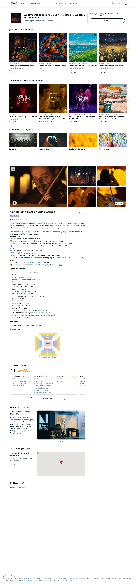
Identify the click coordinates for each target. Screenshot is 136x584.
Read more (18, 433)
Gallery (120, 204)
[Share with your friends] (79, 212)
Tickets (106, 218)
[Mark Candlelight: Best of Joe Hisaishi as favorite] (125, 35)
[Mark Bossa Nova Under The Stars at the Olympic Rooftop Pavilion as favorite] (125, 86)
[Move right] (128, 46)
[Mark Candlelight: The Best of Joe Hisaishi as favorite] (95, 35)
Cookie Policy (73, 580)
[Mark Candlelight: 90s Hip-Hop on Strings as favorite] (65, 35)
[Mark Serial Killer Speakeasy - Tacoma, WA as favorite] (35, 86)
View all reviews (48, 398)
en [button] (115, 3)
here (35, 253)
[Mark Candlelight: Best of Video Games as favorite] (35, 35)
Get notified (107, 20)
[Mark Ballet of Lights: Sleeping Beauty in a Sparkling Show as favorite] (95, 86)
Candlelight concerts (33, 262)
